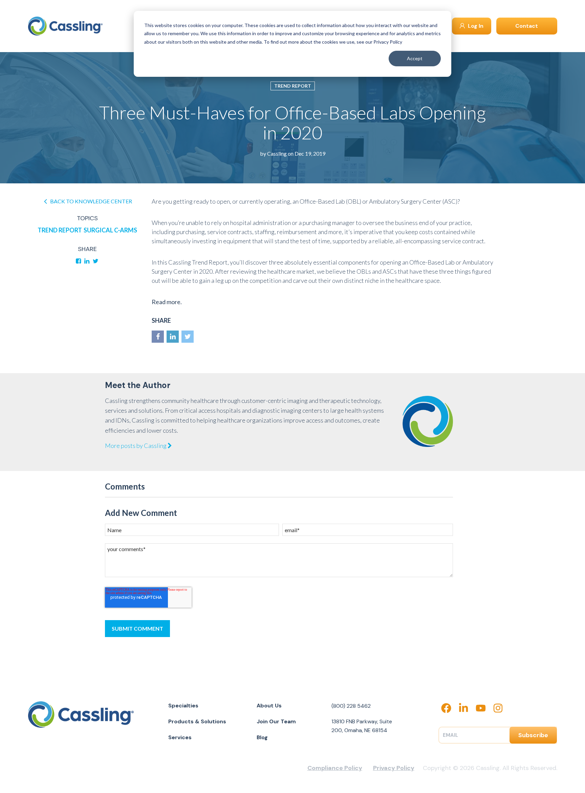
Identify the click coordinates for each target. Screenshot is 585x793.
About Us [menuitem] (269, 705)
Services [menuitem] (180, 737)
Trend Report (292, 86)
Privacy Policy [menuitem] (393, 768)
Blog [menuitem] (262, 737)
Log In (475, 25)
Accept (414, 58)
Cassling (277, 153)
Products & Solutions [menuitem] (197, 721)
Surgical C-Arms (110, 230)
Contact (526, 25)
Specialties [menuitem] (183, 705)
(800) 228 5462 (351, 705)
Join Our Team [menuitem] (276, 721)
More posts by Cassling (136, 445)
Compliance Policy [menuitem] (334, 768)
